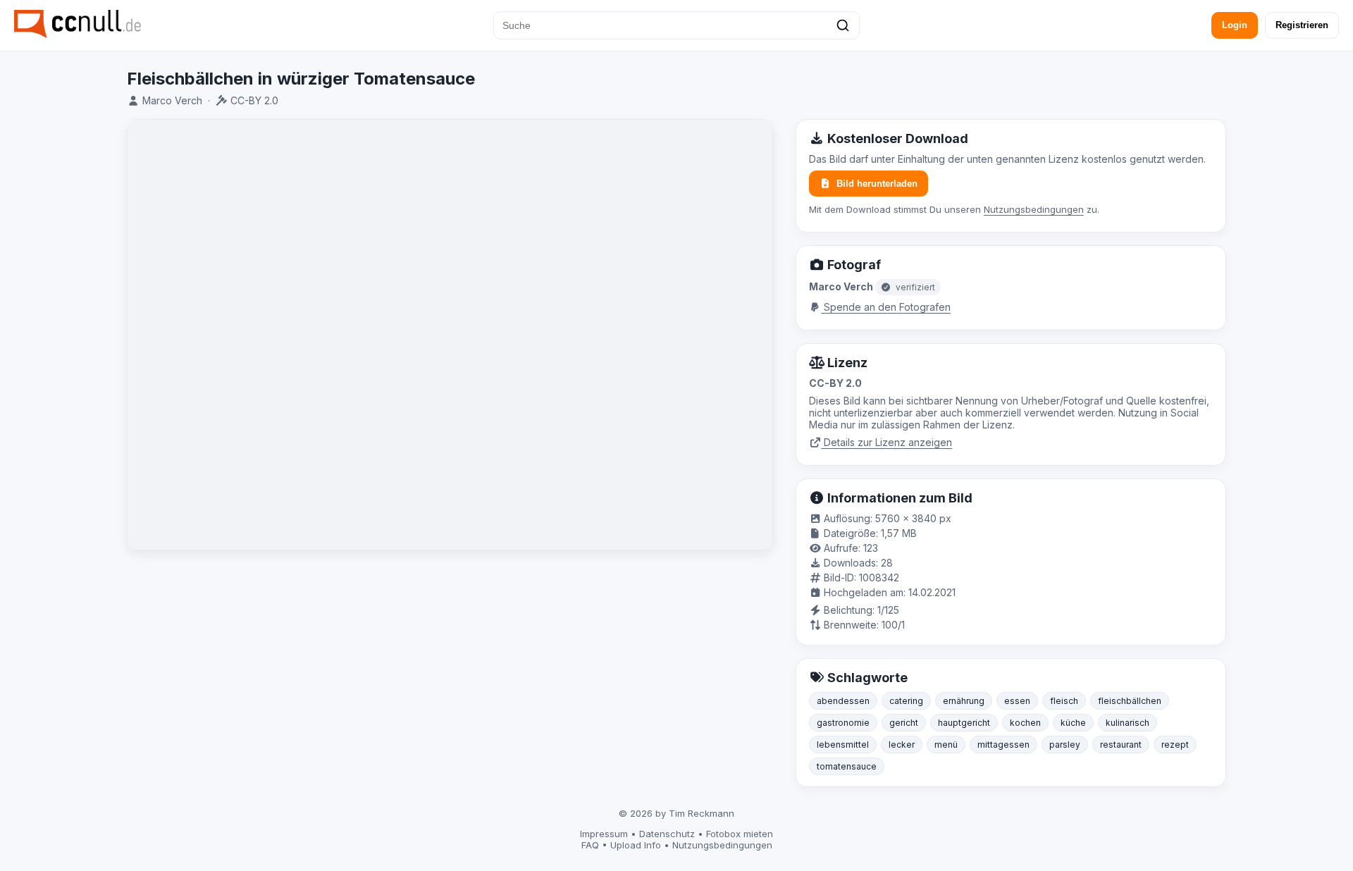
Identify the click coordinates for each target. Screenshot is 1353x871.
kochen (1025, 722)
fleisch (1064, 701)
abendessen (843, 701)
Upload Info (635, 845)
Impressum (604, 833)
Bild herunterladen (877, 183)
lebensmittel (843, 744)
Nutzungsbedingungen (1034, 209)
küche (1073, 722)
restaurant (1121, 744)
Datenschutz (667, 833)
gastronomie (843, 722)
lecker (902, 744)
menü (946, 744)
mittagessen (1003, 744)
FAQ (590, 845)
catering (906, 701)
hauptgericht (964, 722)
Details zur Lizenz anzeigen (886, 442)
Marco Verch (172, 100)
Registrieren (1301, 25)
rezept (1175, 744)
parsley (1064, 744)
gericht (903, 722)
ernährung (963, 701)
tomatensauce (847, 766)
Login (1234, 25)
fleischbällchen (1129, 701)
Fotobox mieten (739, 833)
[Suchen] (843, 25)
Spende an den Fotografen (886, 307)
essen (1017, 701)
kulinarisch (1127, 722)
